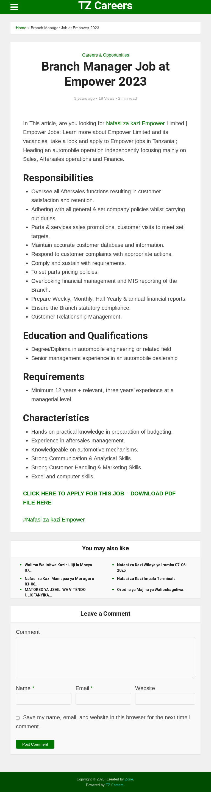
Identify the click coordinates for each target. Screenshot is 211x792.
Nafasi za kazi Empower (135, 123)
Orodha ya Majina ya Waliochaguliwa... (152, 589)
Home (21, 28)
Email (84, 688)
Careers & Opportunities (105, 55)
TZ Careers (105, 6)
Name (25, 688)
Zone (129, 779)
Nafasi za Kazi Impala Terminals (146, 578)
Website (145, 688)
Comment (28, 632)
